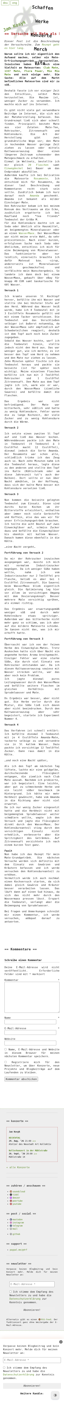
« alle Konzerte (18, 1167)
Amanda (34, 195)
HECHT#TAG (14, 1138)
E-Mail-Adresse (32, 1028)
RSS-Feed (46, 1319)
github (16, 1234)
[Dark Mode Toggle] (55, 1395)
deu (5, 2)
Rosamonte (41, 178)
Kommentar (32, 980)
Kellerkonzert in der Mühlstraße (28, 1150)
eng (14, 2)
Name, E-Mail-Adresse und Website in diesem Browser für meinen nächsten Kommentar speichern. (32, 1053)
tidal (16, 1194)
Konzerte (41, 35)
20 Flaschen (38, 164)
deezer (16, 1197)
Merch (40, 49)
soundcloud (19, 1191)
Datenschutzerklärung (18, 1374)
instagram (18, 1222)
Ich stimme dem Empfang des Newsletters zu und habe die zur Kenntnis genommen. (28, 1373)
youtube (17, 1204)
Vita (39, 63)
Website (10, 1038)
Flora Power (33, 71)
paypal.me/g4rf (18, 1250)
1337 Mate (12, 71)
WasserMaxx (26, 233)
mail (15, 1229)
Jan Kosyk (14, 26)
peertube (18, 1201)
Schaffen (42, 7)
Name (32, 1017)
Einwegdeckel (14, 168)
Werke (42, 21)
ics (34, 1141)
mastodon (18, 1219)
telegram (18, 1225)
